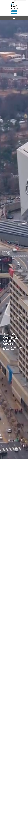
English (18, 1)
